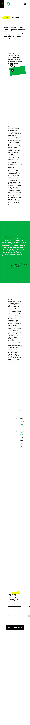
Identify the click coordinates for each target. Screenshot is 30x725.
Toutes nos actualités (15, 627)
